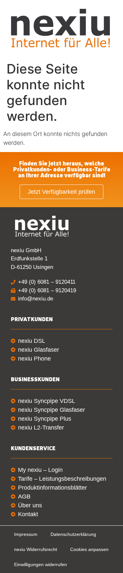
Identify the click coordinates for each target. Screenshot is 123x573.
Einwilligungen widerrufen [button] (40, 564)
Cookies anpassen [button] (89, 549)
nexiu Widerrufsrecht (35, 549)
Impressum (25, 534)
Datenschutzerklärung (73, 534)
